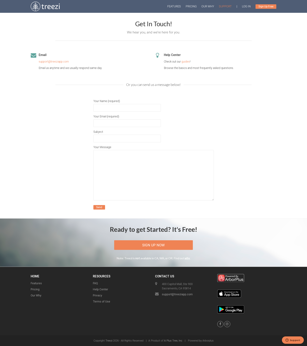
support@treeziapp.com (54, 61)
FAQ (95, 283)
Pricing (35, 289)
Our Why (36, 295)
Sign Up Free (265, 6)
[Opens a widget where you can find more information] (293, 340)
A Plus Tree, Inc (173, 340)
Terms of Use (101, 301)
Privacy (97, 295)
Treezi (108, 340)
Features (36, 283)
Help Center (100, 289)
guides (185, 61)
